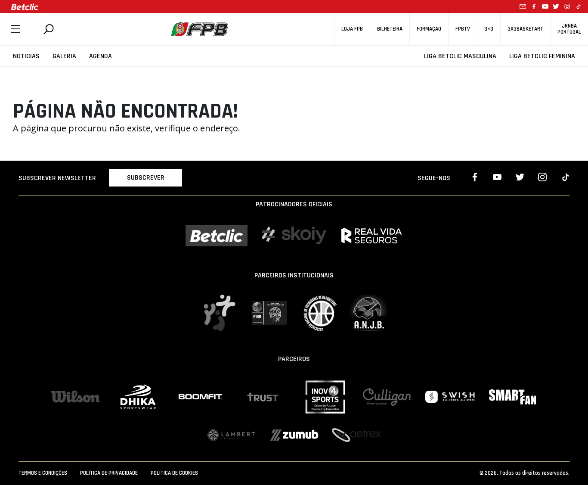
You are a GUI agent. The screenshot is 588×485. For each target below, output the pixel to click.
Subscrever (145, 177)
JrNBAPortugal (569, 28)
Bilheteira (389, 29)
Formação (429, 29)
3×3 (488, 29)
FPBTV (462, 29)
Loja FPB (352, 29)
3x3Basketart (525, 29)
